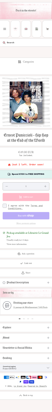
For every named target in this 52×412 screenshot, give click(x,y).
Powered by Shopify (37, 386)
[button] (47, 28)
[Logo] (15, 29)
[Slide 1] (19, 318)
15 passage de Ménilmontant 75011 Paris (30, 307)
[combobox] (26, 43)
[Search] (2, 43)
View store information (17, 244)
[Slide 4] (32, 318)
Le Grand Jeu (20, 386)
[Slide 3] (28, 318)
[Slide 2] (24, 318)
